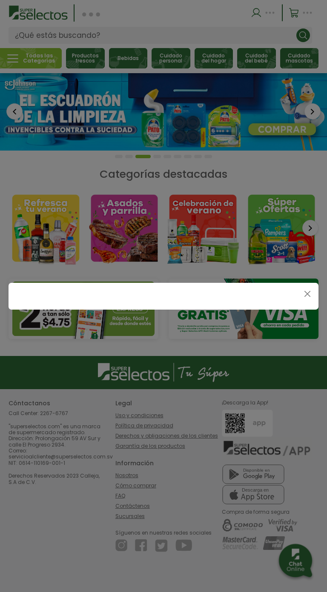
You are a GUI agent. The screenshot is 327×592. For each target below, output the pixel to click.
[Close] (307, 294)
